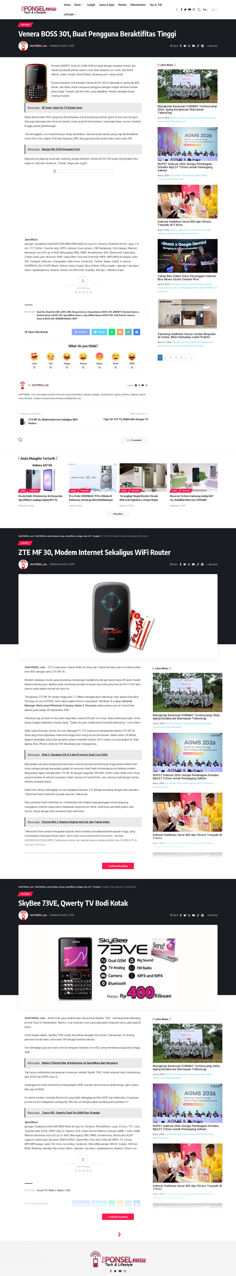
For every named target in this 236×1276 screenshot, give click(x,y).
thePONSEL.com (38, 45)
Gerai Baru (195, 229)
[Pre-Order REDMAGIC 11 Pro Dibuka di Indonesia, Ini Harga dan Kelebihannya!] (92, 477)
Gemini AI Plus (196, 284)
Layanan (170, 233)
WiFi (74, 318)
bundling (176, 284)
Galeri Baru (183, 229)
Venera (131, 315)
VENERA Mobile (63, 318)
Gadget (25, 543)
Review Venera (131, 311)
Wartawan (181, 121)
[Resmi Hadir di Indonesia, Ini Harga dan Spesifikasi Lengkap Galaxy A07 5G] (42, 477)
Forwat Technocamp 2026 (197, 117)
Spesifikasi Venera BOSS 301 (98, 315)
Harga (160, 287)
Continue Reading (118, 865)
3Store (174, 229)
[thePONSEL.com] (38, 9)
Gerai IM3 (205, 229)
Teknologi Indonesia (168, 178)
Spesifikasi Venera (73, 315)
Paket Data (186, 233)
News (213, 117)
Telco (181, 178)
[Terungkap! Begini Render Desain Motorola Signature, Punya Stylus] (143, 477)
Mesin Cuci (172, 345)
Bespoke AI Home (181, 342)
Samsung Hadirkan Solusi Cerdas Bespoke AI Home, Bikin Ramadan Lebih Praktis (187, 335)
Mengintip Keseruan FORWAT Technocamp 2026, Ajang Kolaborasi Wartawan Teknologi (187, 109)
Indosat (190, 175)
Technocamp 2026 (166, 121)
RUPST (204, 175)
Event (174, 117)
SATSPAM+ (209, 287)
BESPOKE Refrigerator (201, 342)
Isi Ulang (181, 287)
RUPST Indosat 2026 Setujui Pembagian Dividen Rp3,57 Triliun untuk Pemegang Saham (185, 167)
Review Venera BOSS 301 (49, 315)
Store (195, 233)
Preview (25, 24)
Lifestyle (162, 345)
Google (207, 284)
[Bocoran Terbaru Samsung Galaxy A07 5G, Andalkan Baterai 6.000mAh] (194, 477)
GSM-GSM (66, 311)
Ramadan (189, 345)
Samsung (199, 345)
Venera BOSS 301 (45, 318)
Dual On (41, 311)
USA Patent (120, 315)
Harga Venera (79, 311)
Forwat (181, 117)
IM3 (166, 287)
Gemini (184, 284)
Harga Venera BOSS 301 (99, 311)
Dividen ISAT (180, 175)
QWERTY (117, 311)
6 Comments (136, 440)
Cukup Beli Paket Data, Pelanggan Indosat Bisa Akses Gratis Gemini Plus (187, 277)
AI (172, 175)
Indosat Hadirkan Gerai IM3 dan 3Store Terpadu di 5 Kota (184, 223)
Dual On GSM (52, 311)
